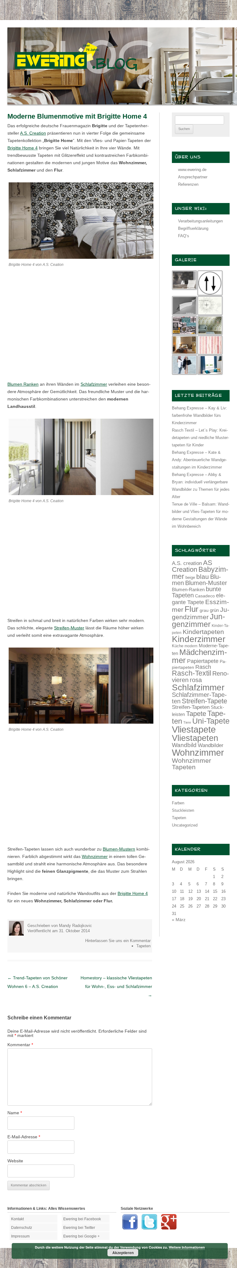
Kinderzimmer (198, 639)
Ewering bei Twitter (79, 1227)
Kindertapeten (203, 631)
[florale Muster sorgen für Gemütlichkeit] (81, 257)
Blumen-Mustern (119, 849)
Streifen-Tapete (204, 701)
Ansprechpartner (192, 177)
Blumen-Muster (206, 582)
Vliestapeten (195, 738)
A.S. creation (187, 563)
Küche (177, 646)
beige (190, 577)
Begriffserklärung (193, 228)
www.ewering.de (192, 169)
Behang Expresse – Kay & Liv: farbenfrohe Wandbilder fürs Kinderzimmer (199, 415)
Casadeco (205, 595)
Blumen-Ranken (188, 589)
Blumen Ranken (23, 384)
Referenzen (188, 184)
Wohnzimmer (95, 856)
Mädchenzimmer (199, 656)
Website (15, 1160)
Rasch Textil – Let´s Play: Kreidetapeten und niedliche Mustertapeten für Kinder (200, 437)
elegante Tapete (198, 598)
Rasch (203, 667)
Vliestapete (194, 729)
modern (191, 646)
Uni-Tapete (211, 721)
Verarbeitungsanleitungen (200, 221)
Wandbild (184, 745)
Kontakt (17, 1219)
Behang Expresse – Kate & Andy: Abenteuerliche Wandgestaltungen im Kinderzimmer (199, 459)
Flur (191, 609)
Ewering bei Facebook (82, 1219)
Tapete (196, 713)
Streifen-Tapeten (191, 707)
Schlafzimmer (94, 384)
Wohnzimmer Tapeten (191, 763)
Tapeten (143, 946)
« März (178, 919)
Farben (178, 803)
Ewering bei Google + (81, 1236)
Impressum (20, 1236)
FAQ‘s (183, 236)
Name (14, 1112)
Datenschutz (21, 1227)
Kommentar (20, 1044)
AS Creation (192, 566)
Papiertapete (202, 661)
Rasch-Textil (191, 673)
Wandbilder (210, 745)
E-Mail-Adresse (23, 1136)
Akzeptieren (123, 1252)
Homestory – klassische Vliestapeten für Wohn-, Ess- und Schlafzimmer (116, 986)
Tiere (187, 722)
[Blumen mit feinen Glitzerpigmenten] (81, 722)
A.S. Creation (33, 133)
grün (214, 610)
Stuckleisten (183, 810)
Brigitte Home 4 (22, 147)
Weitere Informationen (187, 1247)
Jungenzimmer (198, 620)
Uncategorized (185, 825)
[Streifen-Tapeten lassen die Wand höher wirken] (81, 493)
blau (202, 576)
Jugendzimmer (200, 613)
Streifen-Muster (69, 627)
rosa (196, 680)
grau (204, 610)
